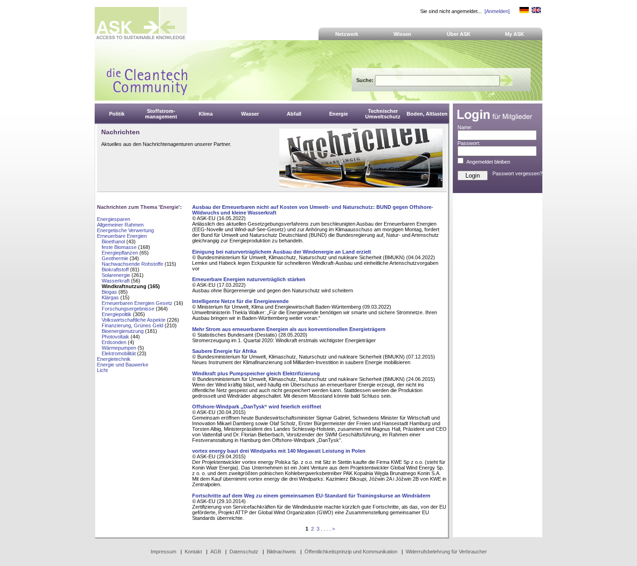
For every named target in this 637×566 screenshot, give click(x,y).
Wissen (402, 34)
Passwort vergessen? (517, 173)
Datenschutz (243, 551)
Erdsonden (114, 342)
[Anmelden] (497, 11)
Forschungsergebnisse (128, 308)
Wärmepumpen (119, 348)
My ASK (514, 34)
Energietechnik (114, 359)
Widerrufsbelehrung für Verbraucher (446, 551)
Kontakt (193, 551)
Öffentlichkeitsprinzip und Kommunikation (351, 551)
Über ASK (459, 34)
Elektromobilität (119, 353)
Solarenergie (116, 275)
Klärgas (110, 297)
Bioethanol (113, 241)
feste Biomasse (119, 247)
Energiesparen (113, 219)
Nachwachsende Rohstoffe (132, 264)
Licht (102, 370)
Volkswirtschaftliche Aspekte (134, 320)
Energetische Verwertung (125, 230)
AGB (215, 551)
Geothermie (115, 258)
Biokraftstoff (115, 269)
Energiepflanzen (120, 252)
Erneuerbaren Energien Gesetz (137, 303)
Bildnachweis (281, 551)
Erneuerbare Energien (122, 236)
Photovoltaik (115, 336)
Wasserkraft (116, 280)
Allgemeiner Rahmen (120, 225)
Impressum (163, 551)
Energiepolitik (117, 314)
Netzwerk (346, 34)
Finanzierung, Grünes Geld (132, 325)
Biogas (109, 292)
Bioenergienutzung (123, 331)
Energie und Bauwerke (122, 364)
